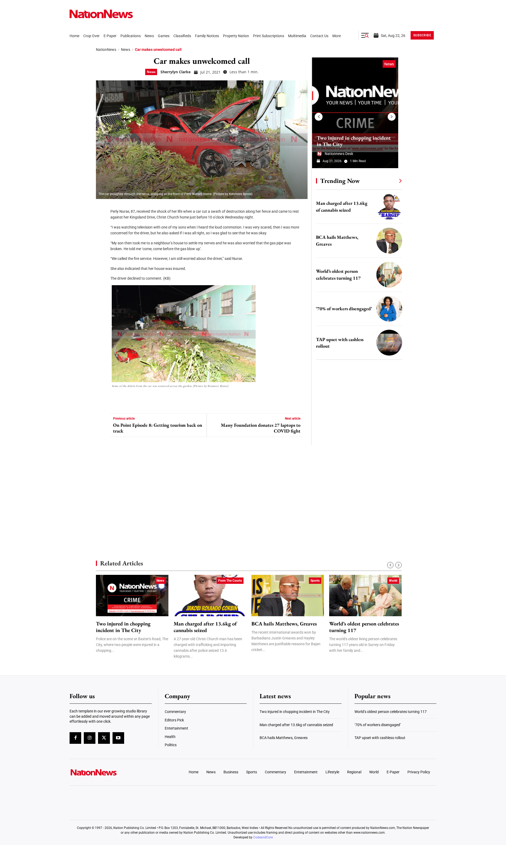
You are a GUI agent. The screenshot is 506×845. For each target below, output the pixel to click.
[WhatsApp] (101, 255)
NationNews (106, 49)
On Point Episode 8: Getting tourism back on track (157, 428)
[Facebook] (101, 208)
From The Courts (230, 580)
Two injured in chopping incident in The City (354, 141)
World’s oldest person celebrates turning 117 (364, 627)
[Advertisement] (356, 498)
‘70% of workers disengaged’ (344, 308)
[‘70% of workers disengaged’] (389, 309)
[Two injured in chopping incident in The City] (355, 112)
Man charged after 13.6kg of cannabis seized (205, 627)
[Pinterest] (101, 240)
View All (390, 180)
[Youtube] (118, 738)
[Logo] (112, 772)
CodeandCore (263, 837)
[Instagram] (89, 738)
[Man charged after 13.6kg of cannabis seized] (389, 207)
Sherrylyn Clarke (175, 71)
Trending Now (340, 181)
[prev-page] (319, 117)
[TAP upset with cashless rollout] (389, 343)
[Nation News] (101, 13)
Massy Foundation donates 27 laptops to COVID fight (260, 428)
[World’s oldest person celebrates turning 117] (389, 275)
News (125, 49)
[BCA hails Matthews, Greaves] (389, 241)
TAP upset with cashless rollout (379, 738)
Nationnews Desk (339, 154)
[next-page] (392, 117)
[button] (365, 35)
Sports (315, 580)
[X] (101, 224)
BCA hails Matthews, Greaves (284, 623)
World (393, 580)
